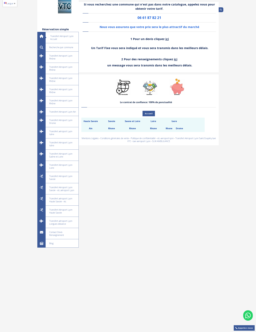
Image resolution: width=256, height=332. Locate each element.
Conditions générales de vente (114, 138)
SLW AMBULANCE (161, 141)
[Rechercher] (221, 9)
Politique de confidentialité (143, 138)
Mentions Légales (90, 138)
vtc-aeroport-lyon (165, 138)
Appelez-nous (245, 328)
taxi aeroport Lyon (142, 141)
